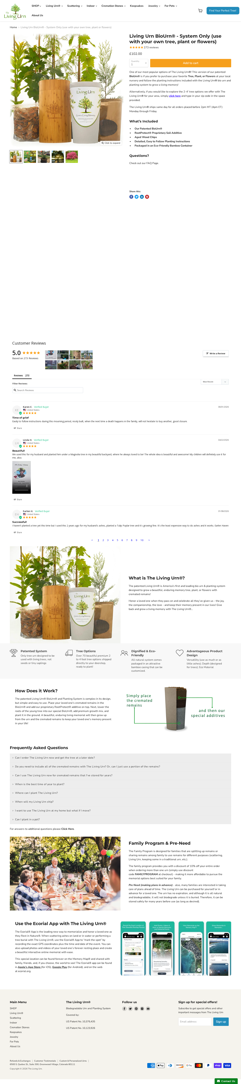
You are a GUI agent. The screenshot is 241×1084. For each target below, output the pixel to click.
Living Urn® (53, 6)
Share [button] (19, 428)
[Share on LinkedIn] (142, 197)
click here (175, 96)
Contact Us (227, 1081)
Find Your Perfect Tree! (222, 10)
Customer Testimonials (45, 1060)
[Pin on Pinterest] (147, 197)
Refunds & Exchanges (20, 1060)
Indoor (91, 6)
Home (13, 27)
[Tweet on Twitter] (137, 197)
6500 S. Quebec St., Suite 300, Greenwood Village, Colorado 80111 (42, 1064)
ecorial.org (24, 971)
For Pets (170, 6)
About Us (37, 15)
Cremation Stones (112, 6)
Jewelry (153, 6)
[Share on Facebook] (131, 197)
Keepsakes (136, 6)
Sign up (221, 1022)
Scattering (73, 6)
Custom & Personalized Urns (73, 1060)
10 (142, 540)
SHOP (36, 6)
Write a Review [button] (217, 353)
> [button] (149, 540)
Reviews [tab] (18, 375)
